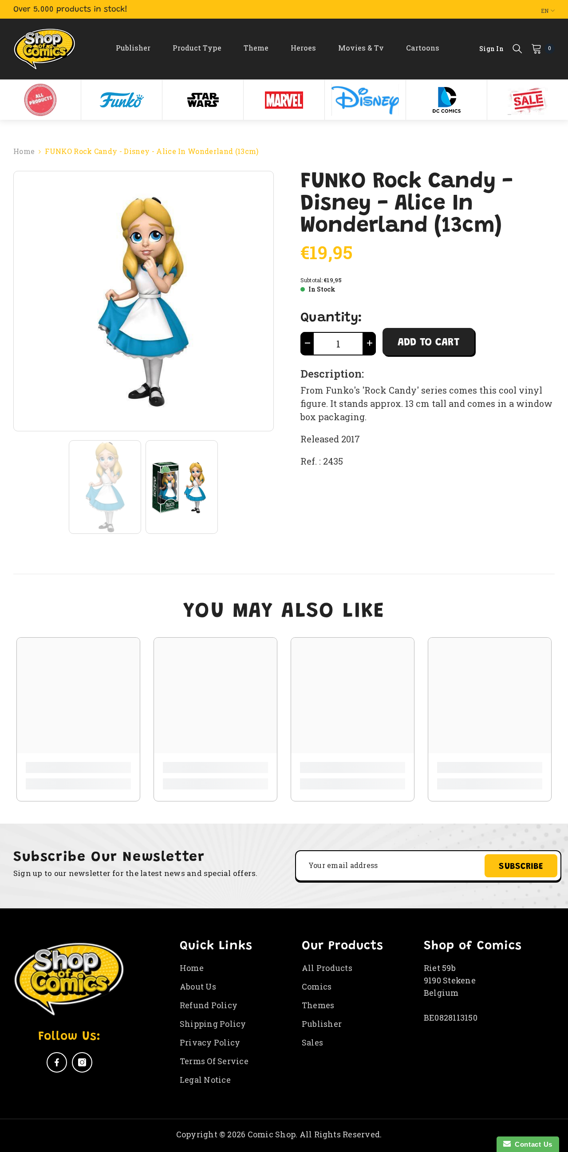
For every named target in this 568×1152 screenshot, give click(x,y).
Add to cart (428, 342)
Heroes (303, 47)
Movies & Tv (361, 47)
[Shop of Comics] (40, 100)
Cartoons (422, 47)
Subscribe (521, 866)
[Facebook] (57, 1062)
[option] (40, 100)
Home (24, 151)
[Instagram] (82, 1062)
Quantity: (331, 318)
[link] (78, 767)
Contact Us (531, 1144)
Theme (256, 47)
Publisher (133, 47)
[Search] (517, 48)
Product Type (197, 47)
